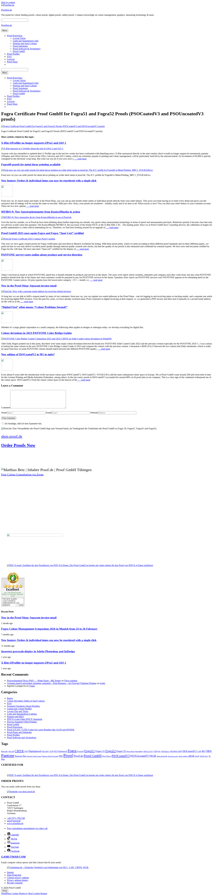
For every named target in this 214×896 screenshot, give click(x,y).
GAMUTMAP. (10, 856)
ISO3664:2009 (176, 751)
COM (22, 856)
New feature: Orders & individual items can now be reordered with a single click (49, 180)
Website (94, 412)
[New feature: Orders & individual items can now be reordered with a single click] (7, 196)
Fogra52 (110, 751)
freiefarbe (139, 751)
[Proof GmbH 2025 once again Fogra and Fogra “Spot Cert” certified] (28, 239)
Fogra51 (89, 751)
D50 (26, 751)
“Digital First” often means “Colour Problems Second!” (34, 307)
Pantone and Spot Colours (25, 43)
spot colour (183, 756)
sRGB (191, 756)
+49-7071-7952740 (16, 818)
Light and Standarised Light (25, 41)
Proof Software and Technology (21, 737)
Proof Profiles (13, 54)
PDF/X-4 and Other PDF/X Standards (24, 719)
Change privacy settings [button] (18, 877)
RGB (153, 755)
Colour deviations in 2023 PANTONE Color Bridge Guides (36, 333)
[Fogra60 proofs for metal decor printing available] (77, 170)
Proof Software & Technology (27, 48)
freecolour (131, 751)
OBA (209, 751)
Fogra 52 (121, 751)
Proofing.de (6, 10)
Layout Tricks (19, 38)
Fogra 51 (100, 751)
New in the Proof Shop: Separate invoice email (28, 285)
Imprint (10, 872)
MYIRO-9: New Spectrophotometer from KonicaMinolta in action (40, 211)
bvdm (102, 683)
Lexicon (11, 59)
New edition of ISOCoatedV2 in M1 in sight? (28, 354)
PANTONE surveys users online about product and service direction (41, 254)
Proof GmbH (19, 51)
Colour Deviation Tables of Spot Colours (26, 701)
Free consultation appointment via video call (27, 828)
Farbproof (62, 751)
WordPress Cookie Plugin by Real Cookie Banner (24, 893)
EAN (51, 751)
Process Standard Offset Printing (22, 722)
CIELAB (11, 751)
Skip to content (8, 2)
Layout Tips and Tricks (17, 711)
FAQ (9, 56)
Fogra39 (80, 751)
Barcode (4, 751)
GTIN (155, 751)
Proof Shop (12, 62)
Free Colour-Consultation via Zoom (22, 474)
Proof (68, 755)
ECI (56, 751)
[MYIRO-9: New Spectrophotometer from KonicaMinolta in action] (36, 217)
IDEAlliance (165, 751)
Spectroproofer (173, 756)
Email (48, 412)
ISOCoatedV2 (189, 751)
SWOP (197, 756)
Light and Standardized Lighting (22, 714)
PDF (61, 756)
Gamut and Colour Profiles (19, 708)
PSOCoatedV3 (121, 755)
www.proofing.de (15, 823)
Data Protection (14, 875)
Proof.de (78, 755)
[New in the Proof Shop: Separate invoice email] (36, 291)
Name (4, 412)
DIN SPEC (45, 751)
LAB (199, 751)
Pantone (7, 755)
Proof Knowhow (15, 35)
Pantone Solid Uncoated (50, 756)
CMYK (19, 751)
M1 (203, 751)
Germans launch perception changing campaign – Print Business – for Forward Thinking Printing (51, 683)
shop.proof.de (162, 756)
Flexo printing (70, 680)
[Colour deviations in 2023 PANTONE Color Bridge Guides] (56, 338)
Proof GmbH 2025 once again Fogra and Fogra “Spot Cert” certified (42, 233)
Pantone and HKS (15, 716)
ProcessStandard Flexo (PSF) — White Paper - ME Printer (34, 680)
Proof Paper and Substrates (19, 732)
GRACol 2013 (148, 751)
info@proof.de (14, 821)
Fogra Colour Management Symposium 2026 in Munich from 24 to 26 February (49, 628)
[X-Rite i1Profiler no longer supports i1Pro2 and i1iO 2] (32, 148)
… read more (80, 159)
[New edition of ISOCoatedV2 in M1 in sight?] (7, 369)
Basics (10, 698)
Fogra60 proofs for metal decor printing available (30, 164)
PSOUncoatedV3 (140, 755)
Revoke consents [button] (15, 883)
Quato (32, 686)
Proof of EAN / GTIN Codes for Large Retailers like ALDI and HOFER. (41, 729)
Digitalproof (34, 751)
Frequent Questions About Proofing (23, 706)
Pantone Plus (20, 756)
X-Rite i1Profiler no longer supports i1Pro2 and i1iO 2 (33, 142)
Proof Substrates (20, 46)
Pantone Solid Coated (34, 756)
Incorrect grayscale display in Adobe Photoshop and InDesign (38, 651)
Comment (5, 407)
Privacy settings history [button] (17, 880)
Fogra (72, 751)
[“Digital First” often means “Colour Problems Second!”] (7, 322)
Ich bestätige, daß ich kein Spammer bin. (23, 423)
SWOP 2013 (204, 756)
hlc (159, 751)
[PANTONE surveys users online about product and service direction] (7, 270)
